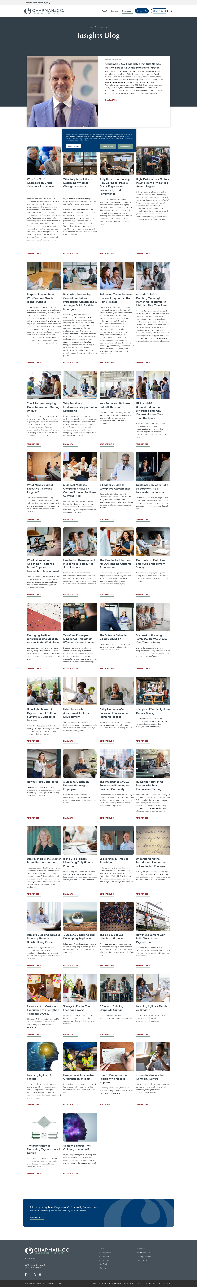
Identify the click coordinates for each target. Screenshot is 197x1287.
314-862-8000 (31, 1259)
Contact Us (142, 11)
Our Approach (105, 1253)
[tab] (94, 1283)
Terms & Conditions (123, 1283)
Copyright (106, 1283)
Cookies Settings (73, 146)
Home (90, 27)
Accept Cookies (125, 146)
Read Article (111, 100)
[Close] (133, 131)
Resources (99, 27)
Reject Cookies (108, 146)
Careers (102, 1268)
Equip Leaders (142, 1260)
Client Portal (158, 11)
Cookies (140, 1283)
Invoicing (167, 1283)
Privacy (94, 1283)
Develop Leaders (144, 1256)
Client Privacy (153, 1283)
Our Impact (104, 1260)
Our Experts (104, 1256)
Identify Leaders (143, 1253)
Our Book (103, 1264)
